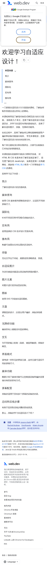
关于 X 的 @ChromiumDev (14, 532)
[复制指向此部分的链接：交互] (9, 337)
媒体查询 (7, 195)
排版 (4, 252)
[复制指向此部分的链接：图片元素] (14, 279)
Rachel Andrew (14, 425)
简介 (4, 181)
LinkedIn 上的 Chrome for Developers (18, 540)
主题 (4, 306)
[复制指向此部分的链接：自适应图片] (17, 266)
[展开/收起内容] (15, 71)
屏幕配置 (7, 388)
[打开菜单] (4, 3)
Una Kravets (26, 425)
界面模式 (7, 354)
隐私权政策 (12, 555)
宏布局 (6, 225)
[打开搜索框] (36, 3)
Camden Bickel (16, 428)
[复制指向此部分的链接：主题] (9, 306)
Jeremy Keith (26, 422)
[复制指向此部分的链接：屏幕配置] (14, 388)
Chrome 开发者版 (11, 510)
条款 (4, 555)
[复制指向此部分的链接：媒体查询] (14, 195)
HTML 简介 (19, 164)
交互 (4, 337)
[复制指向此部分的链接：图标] (9, 293)
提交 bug (7, 496)
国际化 (6, 212)
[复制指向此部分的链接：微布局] (12, 239)
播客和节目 (8, 522)
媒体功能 (7, 371)
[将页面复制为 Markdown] (24, 60)
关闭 (23, 32)
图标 (4, 293)
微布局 (6, 239)
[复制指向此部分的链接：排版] (9, 252)
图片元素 (7, 279)
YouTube (7, 536)
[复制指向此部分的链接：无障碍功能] (17, 323)
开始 (23, 40)
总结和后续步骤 (11, 401)
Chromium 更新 (10, 514)
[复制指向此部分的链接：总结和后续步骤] (22, 401)
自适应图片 (8, 266)
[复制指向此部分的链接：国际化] (12, 212)
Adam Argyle (38, 425)
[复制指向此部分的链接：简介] (9, 181)
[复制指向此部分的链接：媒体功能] (14, 371)
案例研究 (7, 518)
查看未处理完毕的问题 (13, 500)
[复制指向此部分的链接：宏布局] (12, 225)
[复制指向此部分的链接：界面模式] (14, 354)
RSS (5, 544)
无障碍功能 (8, 323)
